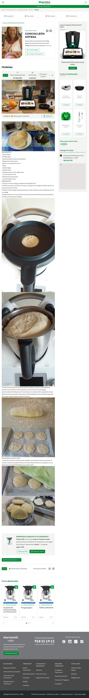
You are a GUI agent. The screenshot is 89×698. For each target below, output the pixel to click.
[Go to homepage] (44, 2)
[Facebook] (64, 642)
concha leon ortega (22, 9)
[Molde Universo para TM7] (66, 116)
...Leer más (48, 45)
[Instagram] (76, 642)
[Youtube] (70, 642)
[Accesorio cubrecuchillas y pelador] (66, 87)
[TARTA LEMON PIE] (46, 595)
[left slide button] (3, 623)
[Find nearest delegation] (3, 2)
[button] (85, 2)
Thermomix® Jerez (11, 9)
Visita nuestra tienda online (44, 6)
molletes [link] (36, 9)
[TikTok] (82, 642)
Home (3, 9)
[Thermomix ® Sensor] (79, 116)
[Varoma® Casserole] (79, 87)
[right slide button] (53, 623)
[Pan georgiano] (28, 595)
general (31, 9)
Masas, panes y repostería (10, 602)
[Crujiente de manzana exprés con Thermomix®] (10, 595)
